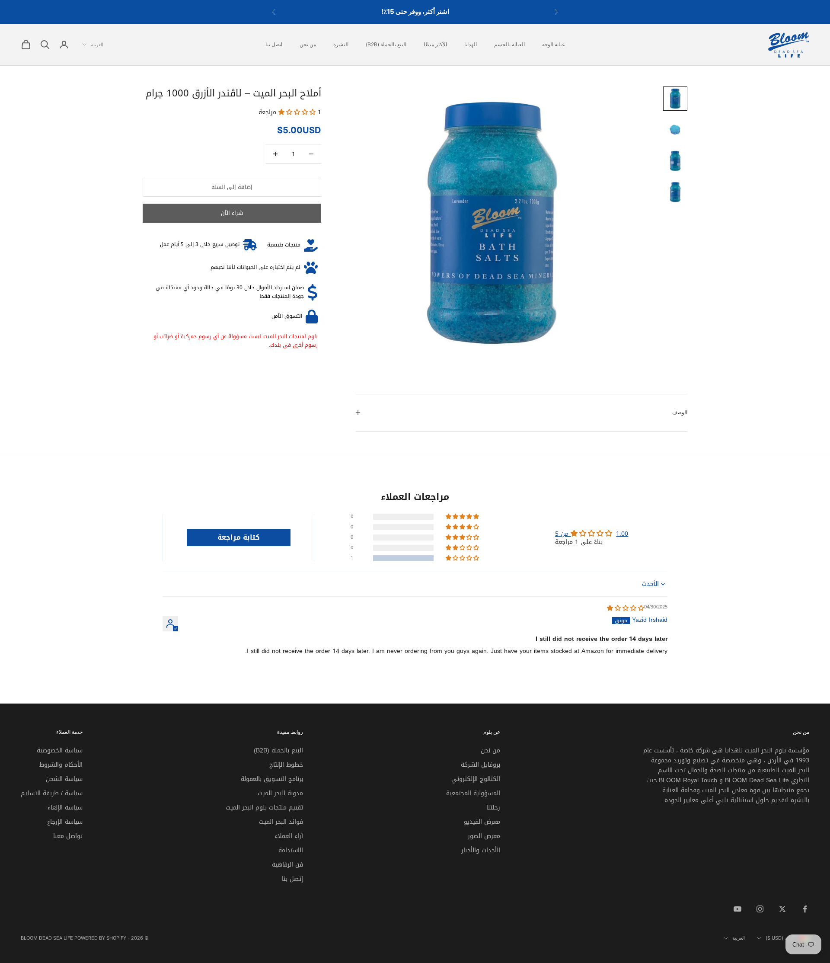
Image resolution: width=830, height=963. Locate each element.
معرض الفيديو (482, 822)
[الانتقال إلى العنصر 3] (675, 161)
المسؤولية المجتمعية (473, 793)
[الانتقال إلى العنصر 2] (675, 130)
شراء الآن (232, 213)
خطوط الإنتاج (286, 765)
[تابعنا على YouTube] (737, 909)
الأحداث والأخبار (480, 850)
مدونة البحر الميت (280, 793)
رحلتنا (493, 807)
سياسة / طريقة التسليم (52, 793)
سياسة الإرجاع (65, 822)
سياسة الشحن (64, 779)
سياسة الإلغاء (65, 807)
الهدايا (470, 44)
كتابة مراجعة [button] (238, 537)
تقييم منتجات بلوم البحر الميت (264, 807)
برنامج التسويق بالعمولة (272, 779)
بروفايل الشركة (480, 765)
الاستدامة (290, 850)
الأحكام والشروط (61, 765)
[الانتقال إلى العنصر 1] (675, 98)
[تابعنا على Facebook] (805, 909)
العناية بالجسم (509, 44)
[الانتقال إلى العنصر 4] (675, 192)
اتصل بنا (273, 44)
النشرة (340, 44)
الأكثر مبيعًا (435, 44)
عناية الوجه (553, 44)
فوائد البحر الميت (281, 822)
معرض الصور (484, 836)
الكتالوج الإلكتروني (475, 779)
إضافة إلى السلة (231, 187)
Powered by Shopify (100, 938)
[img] (625, 608)
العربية (97, 45)
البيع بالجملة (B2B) (386, 44)
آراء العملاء (289, 836)
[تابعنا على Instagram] (760, 909)
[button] (298, 112)
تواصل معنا (68, 836)
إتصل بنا (292, 879)
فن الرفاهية (287, 864)
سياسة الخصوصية (60, 750)
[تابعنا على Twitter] (782, 909)
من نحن (308, 44)
